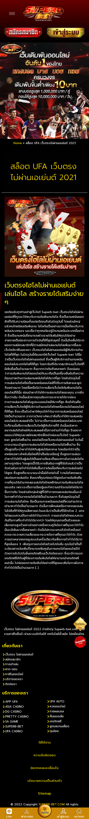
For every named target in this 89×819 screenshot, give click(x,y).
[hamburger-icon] (12, 13)
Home (17, 143)
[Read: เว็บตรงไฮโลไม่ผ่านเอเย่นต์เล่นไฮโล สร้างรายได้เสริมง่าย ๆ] (44, 236)
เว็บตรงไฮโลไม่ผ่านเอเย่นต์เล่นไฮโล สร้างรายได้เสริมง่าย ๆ (44, 293)
